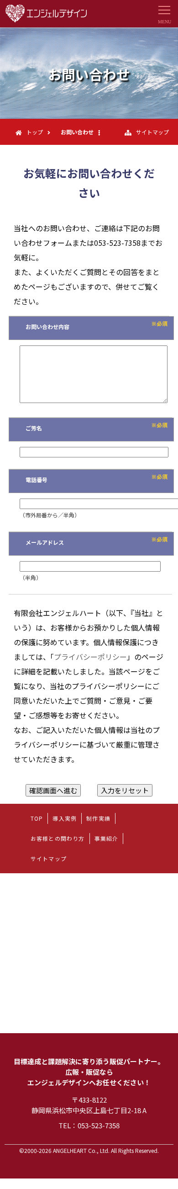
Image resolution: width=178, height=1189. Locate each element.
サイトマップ (152, 132)
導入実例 (64, 818)
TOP (37, 818)
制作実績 (98, 818)
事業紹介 (106, 838)
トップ (34, 132)
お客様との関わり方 (58, 838)
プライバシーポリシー (90, 656)
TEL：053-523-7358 (89, 1125)
